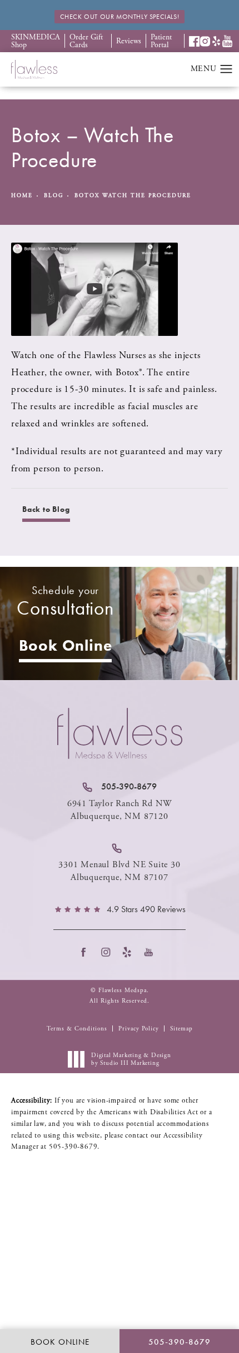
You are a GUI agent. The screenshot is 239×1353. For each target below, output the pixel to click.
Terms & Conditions (77, 1029)
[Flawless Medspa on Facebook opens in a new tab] (87, 952)
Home (22, 195)
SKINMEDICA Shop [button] (35, 41)
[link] (119, 786)
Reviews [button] (128, 41)
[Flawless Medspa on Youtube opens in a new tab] (152, 952)
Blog (53, 195)
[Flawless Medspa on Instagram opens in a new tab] (109, 952)
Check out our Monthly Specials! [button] (120, 16)
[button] (194, 41)
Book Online (65, 645)
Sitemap (181, 1029)
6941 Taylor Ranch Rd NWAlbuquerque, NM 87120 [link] (119, 810)
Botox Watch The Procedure (132, 195)
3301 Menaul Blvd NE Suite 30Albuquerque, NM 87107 (119, 871)
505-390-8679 (73, 1146)
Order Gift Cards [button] (86, 41)
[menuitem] (87, 952)
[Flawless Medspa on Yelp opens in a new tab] (130, 952)
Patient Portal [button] (161, 41)
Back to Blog (46, 509)
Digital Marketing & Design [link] (131, 1059)
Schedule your (65, 601)
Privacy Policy (138, 1029)
